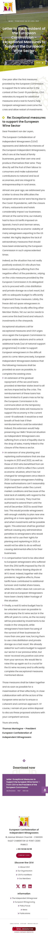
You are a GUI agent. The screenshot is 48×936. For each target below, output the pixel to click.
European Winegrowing (25, 902)
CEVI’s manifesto (25, 875)
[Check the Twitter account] (18, 886)
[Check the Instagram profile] (24, 886)
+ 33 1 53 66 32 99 (24, 849)
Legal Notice (14, 923)
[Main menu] (41, 7)
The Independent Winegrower (25, 898)
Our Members (25, 878)
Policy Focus (25, 906)
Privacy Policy (33, 923)
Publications (25, 913)
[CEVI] (8, 6)
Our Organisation (25, 871)
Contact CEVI (24, 855)
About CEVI (25, 867)
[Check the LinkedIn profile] (30, 886)
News (11, 21)
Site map (23, 923)
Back (38, 62)
